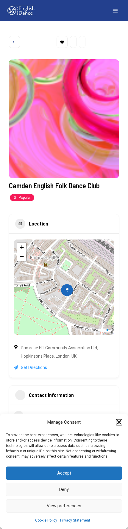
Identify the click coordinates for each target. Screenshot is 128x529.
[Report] (82, 42)
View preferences (64, 505)
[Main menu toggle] (115, 11)
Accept (64, 473)
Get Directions (34, 367)
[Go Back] (14, 42)
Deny (64, 489)
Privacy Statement (75, 520)
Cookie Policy (46, 520)
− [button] (22, 256)
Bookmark (62, 42)
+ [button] (22, 247)
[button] (119, 422)
